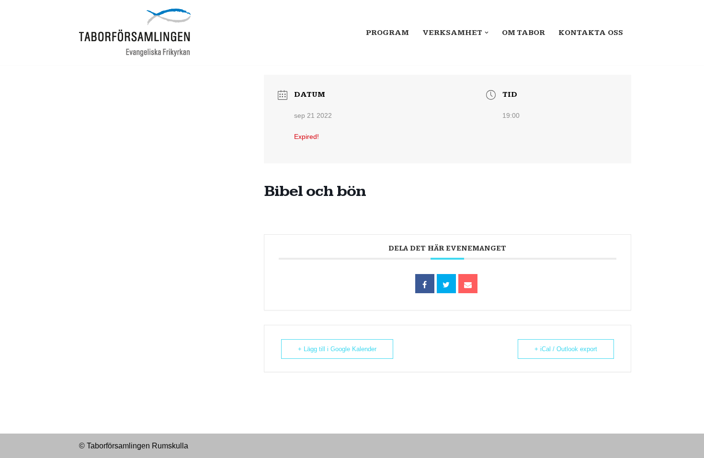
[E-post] (467, 283)
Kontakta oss (590, 32)
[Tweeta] (446, 283)
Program (387, 32)
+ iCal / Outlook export (565, 349)
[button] (486, 32)
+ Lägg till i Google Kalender (337, 349)
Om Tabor (523, 32)
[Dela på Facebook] (424, 283)
